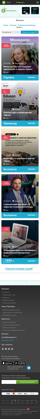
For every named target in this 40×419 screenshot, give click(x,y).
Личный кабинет (38, 2)
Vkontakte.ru (6, 349)
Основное (6, 292)
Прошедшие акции (9, 315)
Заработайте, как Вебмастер (12, 312)
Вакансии (6, 298)
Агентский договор (9, 322)
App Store (7, 363)
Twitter (9, 349)
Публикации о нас (9, 295)
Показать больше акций (19, 268)
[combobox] (10, 32)
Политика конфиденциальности (14, 330)
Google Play (20, 363)
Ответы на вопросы (9, 303)
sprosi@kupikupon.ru (9, 337)
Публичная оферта (9, 328)
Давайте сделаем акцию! (11, 310)
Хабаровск (20, 2)
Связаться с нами (7, 340)
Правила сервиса (8, 300)
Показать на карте (28, 32)
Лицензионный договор (11, 325)
